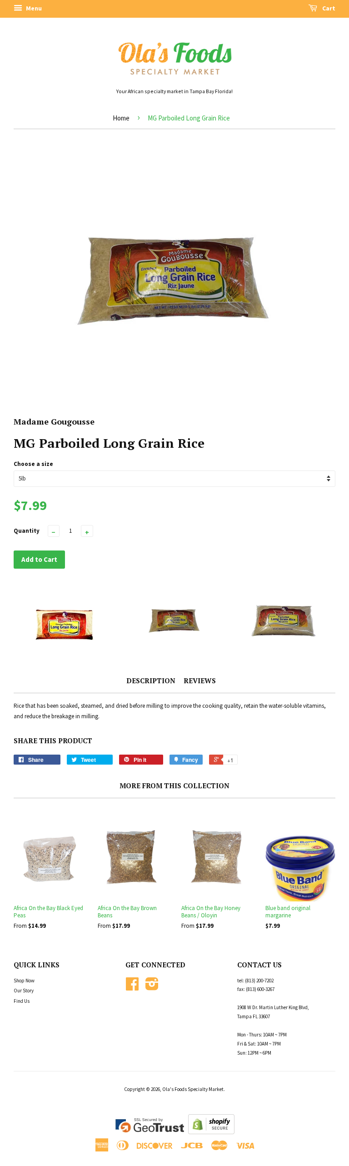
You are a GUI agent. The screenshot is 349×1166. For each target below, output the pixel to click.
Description (150, 680)
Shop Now (24, 980)
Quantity (27, 531)
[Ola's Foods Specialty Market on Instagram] (152, 987)
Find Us (22, 1001)
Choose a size (33, 464)
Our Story (24, 990)
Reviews (200, 680)
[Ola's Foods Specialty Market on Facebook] (132, 987)
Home (121, 118)
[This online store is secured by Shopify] (211, 1132)
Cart (328, 8)
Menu (33, 8)
